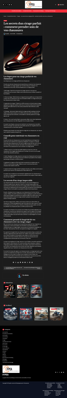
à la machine (7, 309)
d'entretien (5, 343)
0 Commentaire (19, 33)
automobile (5, 335)
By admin (7, 33)
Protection (5, 360)
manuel (4, 354)
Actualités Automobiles (16, 10)
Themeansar (26, 383)
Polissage (5, 359)
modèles (4, 356)
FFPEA (6, 375)
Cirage (5, 20)
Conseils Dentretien (27, 10)
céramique (5, 338)
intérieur (4, 351)
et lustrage (5, 346)
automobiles (5, 336)
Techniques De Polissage (50, 10)
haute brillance (6, 348)
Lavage (4, 352)
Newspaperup (19, 383)
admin (26, 275)
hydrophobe (5, 349)
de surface (5, 344)
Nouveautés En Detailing (38, 10)
